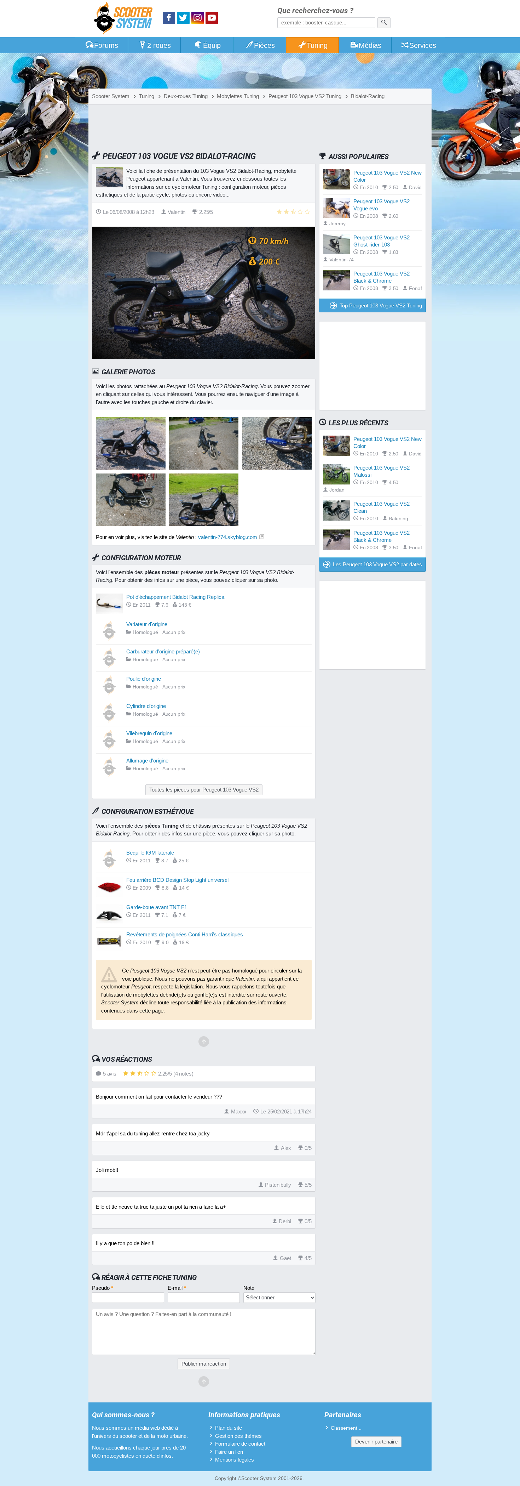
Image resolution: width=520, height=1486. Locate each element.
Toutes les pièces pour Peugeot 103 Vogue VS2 (204, 790)
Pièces (264, 45)
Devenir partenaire (376, 1442)
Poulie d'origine (143, 679)
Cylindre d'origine (146, 706)
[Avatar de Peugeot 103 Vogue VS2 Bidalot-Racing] (130, 468)
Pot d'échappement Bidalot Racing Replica (175, 597)
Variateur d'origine (146, 624)
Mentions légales (234, 1460)
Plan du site (228, 1428)
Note (248, 1288)
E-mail (177, 1288)
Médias (370, 45)
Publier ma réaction (203, 1364)
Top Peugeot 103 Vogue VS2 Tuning (381, 305)
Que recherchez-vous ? (315, 11)
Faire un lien (229, 1452)
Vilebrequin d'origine (149, 733)
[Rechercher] (384, 22)
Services (422, 45)
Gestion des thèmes (238, 1436)
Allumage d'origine (147, 761)
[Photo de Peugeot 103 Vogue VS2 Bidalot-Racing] (204, 468)
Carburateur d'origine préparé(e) (163, 651)
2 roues (159, 45)
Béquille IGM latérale (150, 853)
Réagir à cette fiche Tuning (149, 1277)
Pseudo (102, 1288)
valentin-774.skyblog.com (227, 537)
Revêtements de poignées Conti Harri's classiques (184, 934)
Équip (212, 45)
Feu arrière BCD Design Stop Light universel (177, 880)
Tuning (317, 45)
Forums (106, 45)
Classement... (346, 1428)
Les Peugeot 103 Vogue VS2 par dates (377, 564)
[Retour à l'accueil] (124, 19)
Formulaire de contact (240, 1444)
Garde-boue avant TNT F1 (156, 907)
